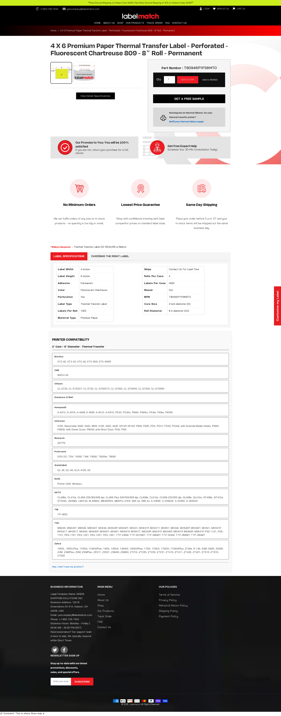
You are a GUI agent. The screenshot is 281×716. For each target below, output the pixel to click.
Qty (158, 79)
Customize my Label (277, 306)
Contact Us (104, 627)
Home (53, 30)
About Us (103, 600)
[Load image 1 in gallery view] (61, 73)
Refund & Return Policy (173, 605)
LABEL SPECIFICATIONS (69, 256)
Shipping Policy (168, 611)
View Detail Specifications (95, 96)
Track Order (104, 616)
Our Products (105, 611)
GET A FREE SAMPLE (189, 99)
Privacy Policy (168, 600)
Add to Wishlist (210, 79)
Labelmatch (135, 704)
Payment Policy (168, 616)
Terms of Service (169, 594)
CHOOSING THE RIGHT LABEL (110, 256)
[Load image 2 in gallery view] (84, 73)
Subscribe (82, 681)
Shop (100, 605)
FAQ (100, 621)
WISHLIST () (223, 8)
